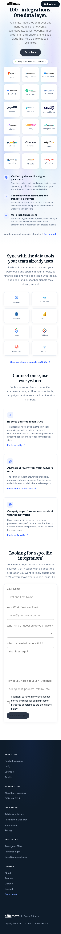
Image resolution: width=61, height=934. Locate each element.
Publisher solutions (14, 814)
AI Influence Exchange (16, 819)
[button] (30, 633)
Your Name (13, 589)
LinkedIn (9, 883)
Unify (7, 766)
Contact (9, 889)
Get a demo (11, 894)
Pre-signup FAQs (13, 846)
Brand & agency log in (16, 857)
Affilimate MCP (12, 798)
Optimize (9, 771)
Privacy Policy (41, 923)
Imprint (28, 923)
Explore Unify (14, 445)
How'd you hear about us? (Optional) (29, 681)
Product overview (14, 761)
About (8, 872)
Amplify (8, 777)
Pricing (8, 830)
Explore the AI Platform (20, 488)
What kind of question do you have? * (30, 625)
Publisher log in (12, 851)
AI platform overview (15, 793)
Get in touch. (50, 234)
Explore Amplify (16, 535)
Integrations (11, 825)
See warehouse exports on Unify (28, 362)
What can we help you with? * (25, 643)
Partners (9, 878)
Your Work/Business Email (22, 607)
